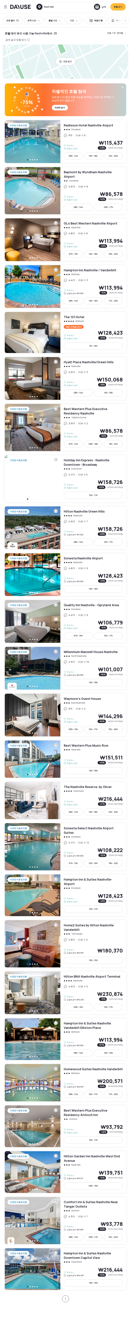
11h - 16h (93, 345)
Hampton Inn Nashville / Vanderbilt (65, 286)
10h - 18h (93, 155)
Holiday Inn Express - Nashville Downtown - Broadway (65, 478)
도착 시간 (31, 20)
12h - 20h (113, 155)
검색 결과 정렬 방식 (15, 39)
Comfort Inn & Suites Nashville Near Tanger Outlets (65, 1220)
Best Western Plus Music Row (65, 759)
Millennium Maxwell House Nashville (65, 668)
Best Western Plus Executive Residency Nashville (65, 427)
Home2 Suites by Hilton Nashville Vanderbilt (65, 943)
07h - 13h (73, 254)
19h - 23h (113, 254)
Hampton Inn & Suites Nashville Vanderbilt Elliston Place (65, 1039)
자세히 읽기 (60, 107)
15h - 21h (113, 444)
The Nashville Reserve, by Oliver (65, 800)
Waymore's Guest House (65, 715)
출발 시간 (53, 20)
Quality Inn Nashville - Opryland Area (65, 621)
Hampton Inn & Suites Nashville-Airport (65, 895)
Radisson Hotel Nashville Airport (65, 141)
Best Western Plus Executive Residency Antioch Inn (65, 1126)
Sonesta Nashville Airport (65, 574)
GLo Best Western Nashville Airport (65, 239)
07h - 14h (73, 444)
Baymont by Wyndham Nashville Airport (65, 190)
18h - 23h (113, 863)
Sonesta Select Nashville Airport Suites (65, 846)
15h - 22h (113, 1237)
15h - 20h (113, 729)
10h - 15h (93, 960)
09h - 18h (93, 444)
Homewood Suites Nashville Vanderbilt (65, 1082)
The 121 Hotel (65, 332)
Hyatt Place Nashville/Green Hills (65, 378)
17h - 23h (113, 300)
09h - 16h (93, 1185)
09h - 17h (108, 207)
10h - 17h (93, 495)
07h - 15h (78, 635)
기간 (72, 20)
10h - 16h (93, 300)
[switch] (96, 20)
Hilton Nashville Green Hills (65, 527)
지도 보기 (67, 61)
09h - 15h (73, 729)
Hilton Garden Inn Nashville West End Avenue (65, 1172)
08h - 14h (73, 155)
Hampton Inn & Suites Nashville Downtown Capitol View (65, 1269)
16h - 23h (113, 812)
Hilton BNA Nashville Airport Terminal (65, 992)
